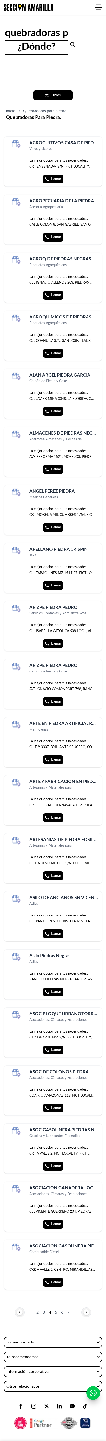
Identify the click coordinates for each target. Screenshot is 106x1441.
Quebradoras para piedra (44, 111)
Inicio (10, 111)
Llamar (56, 179)
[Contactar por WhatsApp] (93, 1393)
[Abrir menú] (98, 7)
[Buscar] (72, 44)
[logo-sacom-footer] (53, 1419)
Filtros (56, 95)
